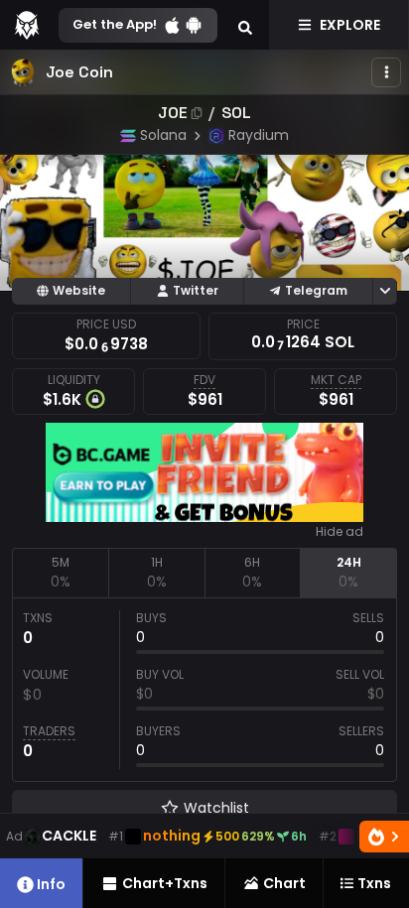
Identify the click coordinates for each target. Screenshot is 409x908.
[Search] (245, 25)
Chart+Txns (164, 883)
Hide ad (339, 532)
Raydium (258, 135)
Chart (284, 883)
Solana (163, 135)
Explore (350, 25)
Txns (374, 883)
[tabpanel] (204, 689)
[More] (386, 72)
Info (51, 884)
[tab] (60, 572)
